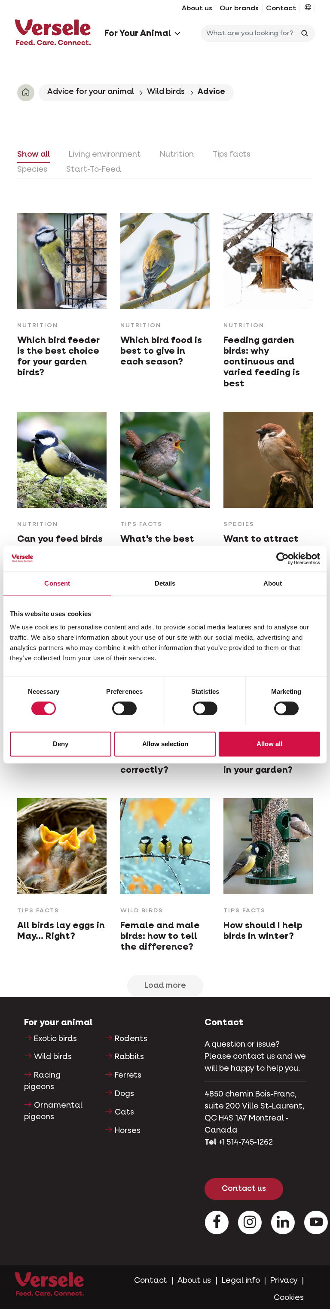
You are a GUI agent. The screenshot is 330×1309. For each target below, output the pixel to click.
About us (197, 8)
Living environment (105, 154)
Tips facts (232, 154)
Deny (60, 743)
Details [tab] (165, 583)
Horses (128, 1131)
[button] (308, 8)
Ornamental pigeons (53, 1111)
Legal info (241, 1281)
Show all (33, 154)
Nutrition (177, 154)
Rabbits (129, 1057)
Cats (124, 1112)
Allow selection (165, 743)
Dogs (124, 1094)
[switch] (124, 708)
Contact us (244, 1189)
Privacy (284, 1281)
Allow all (269, 743)
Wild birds (166, 92)
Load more (165, 986)
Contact (281, 8)
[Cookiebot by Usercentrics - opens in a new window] (282, 558)
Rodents (131, 1039)
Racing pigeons (42, 1081)
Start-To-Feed (93, 169)
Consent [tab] (57, 583)
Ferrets (128, 1075)
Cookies (289, 1298)
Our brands (239, 8)
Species (32, 169)
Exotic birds (55, 1039)
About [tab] (272, 583)
